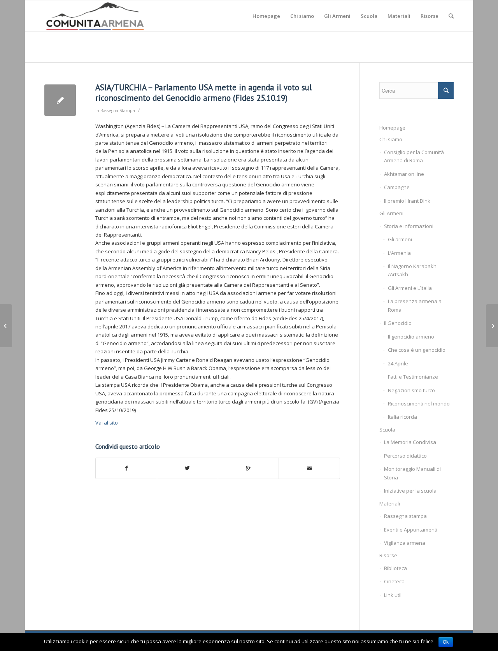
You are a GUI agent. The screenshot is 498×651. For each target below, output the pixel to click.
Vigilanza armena (404, 542)
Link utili (393, 594)
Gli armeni (400, 239)
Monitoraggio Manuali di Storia (412, 473)
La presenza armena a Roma (415, 305)
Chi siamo (390, 139)
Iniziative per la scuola (410, 490)
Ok (446, 642)
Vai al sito (106, 422)
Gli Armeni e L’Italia (410, 287)
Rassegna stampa (405, 515)
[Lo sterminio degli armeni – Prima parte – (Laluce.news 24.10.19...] (6, 325)
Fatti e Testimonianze (413, 376)
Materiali (389, 503)
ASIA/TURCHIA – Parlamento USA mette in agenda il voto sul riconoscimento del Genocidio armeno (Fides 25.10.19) (203, 92)
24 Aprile (398, 363)
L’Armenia (399, 252)
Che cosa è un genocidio (416, 349)
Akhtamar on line (404, 173)
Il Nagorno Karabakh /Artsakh (412, 270)
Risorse (388, 555)
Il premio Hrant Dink (407, 200)
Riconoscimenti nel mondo (419, 403)
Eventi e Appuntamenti (410, 529)
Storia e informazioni (408, 226)
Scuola (387, 429)
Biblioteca (395, 568)
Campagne (397, 187)
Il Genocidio (398, 322)
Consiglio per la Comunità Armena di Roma (414, 156)
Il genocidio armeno (411, 336)
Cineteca (394, 581)
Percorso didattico (405, 455)
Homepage (392, 127)
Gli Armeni (391, 213)
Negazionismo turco (411, 390)
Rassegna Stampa (117, 110)
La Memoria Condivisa (410, 442)
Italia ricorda (402, 416)
